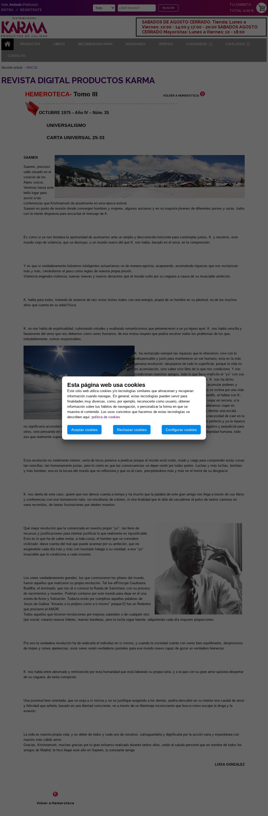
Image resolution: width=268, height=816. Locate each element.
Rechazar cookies (132, 430)
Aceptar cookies (84, 430)
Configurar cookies (181, 430)
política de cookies (106, 417)
